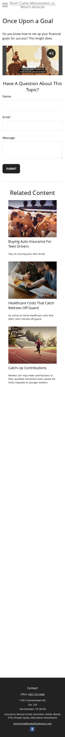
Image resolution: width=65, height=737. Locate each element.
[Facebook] (32, 729)
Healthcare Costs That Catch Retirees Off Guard (31, 305)
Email (6, 117)
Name (6, 96)
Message (8, 138)
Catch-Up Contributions (27, 367)
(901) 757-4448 (36, 694)
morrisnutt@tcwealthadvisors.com (32, 723)
